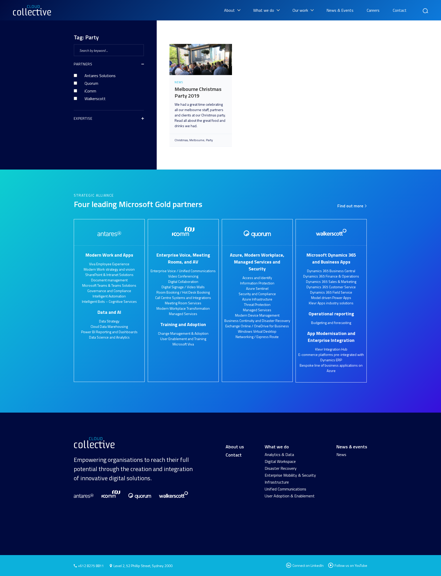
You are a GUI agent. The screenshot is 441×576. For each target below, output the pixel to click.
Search (425, 8)
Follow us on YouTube (351, 565)
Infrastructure (277, 482)
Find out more (350, 206)
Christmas (181, 140)
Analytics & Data (279, 454)
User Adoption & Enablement (290, 496)
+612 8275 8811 (90, 565)
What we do (263, 10)
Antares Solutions (100, 76)
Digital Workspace (280, 461)
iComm (90, 91)
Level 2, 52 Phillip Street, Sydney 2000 (143, 565)
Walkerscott (95, 98)
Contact (400, 10)
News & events (351, 446)
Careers (373, 10)
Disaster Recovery (281, 468)
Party (209, 140)
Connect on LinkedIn (308, 565)
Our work (300, 10)
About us (235, 446)
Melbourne (196, 140)
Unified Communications (285, 489)
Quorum (91, 83)
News (341, 454)
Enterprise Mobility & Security (290, 475)
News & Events (339, 10)
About (229, 10)
